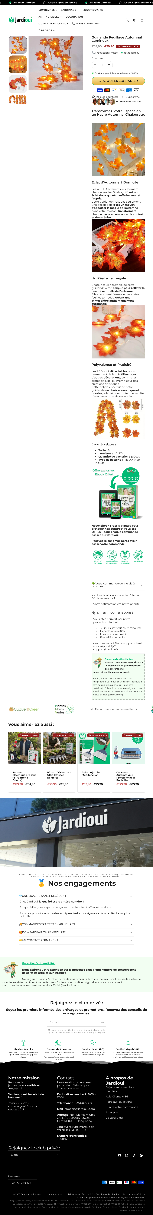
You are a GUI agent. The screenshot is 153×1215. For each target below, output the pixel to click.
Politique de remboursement (47, 1194)
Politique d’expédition (134, 1194)
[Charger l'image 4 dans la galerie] (18, 104)
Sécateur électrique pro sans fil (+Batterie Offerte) (24, 776)
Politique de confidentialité (79, 1194)
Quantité (97, 58)
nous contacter (69, 1088)
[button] (48, 10)
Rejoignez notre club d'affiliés (120, 1089)
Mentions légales (119, 1197)
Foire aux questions (119, 1101)
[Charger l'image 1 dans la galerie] (18, 45)
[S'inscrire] (102, 1022)
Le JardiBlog (114, 1117)
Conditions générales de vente (93, 1197)
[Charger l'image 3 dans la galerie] (18, 84)
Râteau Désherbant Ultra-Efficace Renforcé (59, 775)
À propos (112, 1112)
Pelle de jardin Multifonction (91, 773)
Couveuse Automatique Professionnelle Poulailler (125, 776)
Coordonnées (138, 1197)
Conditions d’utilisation (107, 1194)
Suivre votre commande (122, 1107)
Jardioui (25, 1194)
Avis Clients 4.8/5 (117, 1096)
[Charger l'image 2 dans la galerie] (18, 64)
